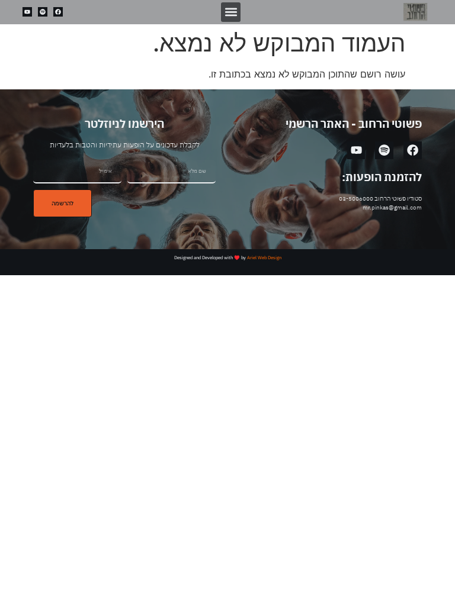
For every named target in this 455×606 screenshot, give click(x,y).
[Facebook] (58, 12)
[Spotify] (42, 12)
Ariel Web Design (264, 257)
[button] (231, 12)
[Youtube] (27, 12)
